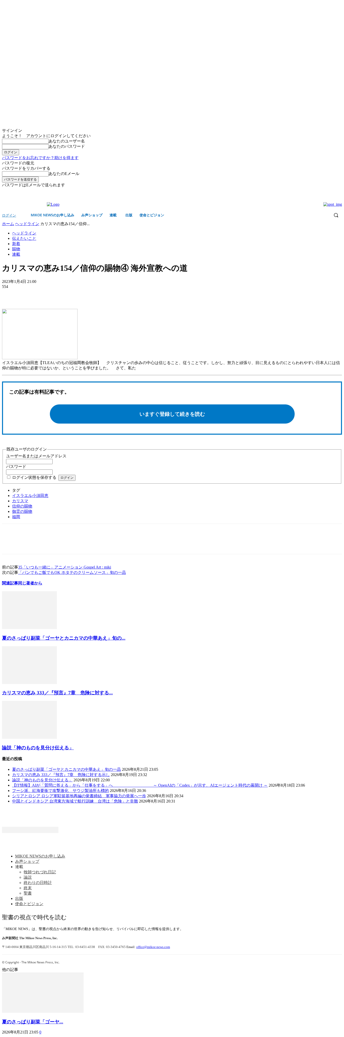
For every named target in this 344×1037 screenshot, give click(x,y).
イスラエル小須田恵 (30, 495)
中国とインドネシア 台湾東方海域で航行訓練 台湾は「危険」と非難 (75, 801)
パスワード (16, 466)
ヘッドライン (27, 224)
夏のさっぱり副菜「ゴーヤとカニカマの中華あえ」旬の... (63, 638)
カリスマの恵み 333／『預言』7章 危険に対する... (57, 692)
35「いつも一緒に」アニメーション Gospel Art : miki (64, 567)
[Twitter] (339, 191)
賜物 (16, 249)
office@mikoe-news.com (153, 947)
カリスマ (20, 501)
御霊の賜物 (22, 511)
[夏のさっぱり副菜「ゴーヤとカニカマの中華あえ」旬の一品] (29, 628)
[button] (336, 215)
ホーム (8, 224)
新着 (16, 244)
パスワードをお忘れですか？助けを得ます (40, 158)
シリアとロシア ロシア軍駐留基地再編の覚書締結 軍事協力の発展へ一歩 (79, 796)
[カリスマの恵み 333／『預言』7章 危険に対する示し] (29, 682)
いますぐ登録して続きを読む (172, 414)
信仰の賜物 (22, 506)
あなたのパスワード (67, 146)
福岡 (16, 517)
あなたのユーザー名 (67, 141)
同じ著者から (30, 583)
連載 (16, 254)
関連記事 (10, 583)
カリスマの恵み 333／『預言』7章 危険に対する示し (61, 775)
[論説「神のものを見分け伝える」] (29, 737)
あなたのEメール (64, 173)
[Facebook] (332, 191)
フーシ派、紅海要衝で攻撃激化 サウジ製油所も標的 (60, 790)
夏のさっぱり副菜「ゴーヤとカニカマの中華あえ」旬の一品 (66, 769)
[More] (46, 294)
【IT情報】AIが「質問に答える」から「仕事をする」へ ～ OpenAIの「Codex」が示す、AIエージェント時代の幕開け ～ (140, 785)
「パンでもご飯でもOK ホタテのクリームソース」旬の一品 (72, 572)
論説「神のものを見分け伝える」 (38, 747)
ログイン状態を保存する (34, 477)
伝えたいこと (24, 238)
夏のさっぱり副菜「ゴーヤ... (32, 1021)
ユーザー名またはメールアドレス (36, 456)
